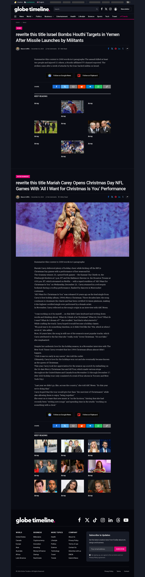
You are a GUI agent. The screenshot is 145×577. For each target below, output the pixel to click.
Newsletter (125, 9)
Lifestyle (82, 16)
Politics (39, 16)
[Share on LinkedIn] (119, 48)
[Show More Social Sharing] (127, 48)
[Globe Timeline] (32, 9)
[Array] (72, 106)
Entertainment (62, 16)
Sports (99, 16)
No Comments (52, 49)
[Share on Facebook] (108, 48)
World (29, 16)
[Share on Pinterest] (115, 48)
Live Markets (30, 2)
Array (36, 103)
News (21, 16)
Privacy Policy (93, 557)
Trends (125, 16)
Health (73, 16)
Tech (107, 16)
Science (91, 16)
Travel (114, 16)
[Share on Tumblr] (123, 48)
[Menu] (15, 16)
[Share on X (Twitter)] (112, 48)
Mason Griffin (25, 49)
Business (48, 16)
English (41, 2)
